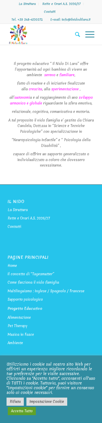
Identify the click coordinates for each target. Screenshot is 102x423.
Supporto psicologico (25, 299)
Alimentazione (19, 317)
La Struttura (27, 4)
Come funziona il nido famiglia (33, 282)
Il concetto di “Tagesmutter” (31, 274)
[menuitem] (27, 4)
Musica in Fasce (21, 334)
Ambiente (15, 342)
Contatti (49, 12)
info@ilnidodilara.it (76, 20)
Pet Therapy (17, 325)
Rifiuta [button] (15, 401)
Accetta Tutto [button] (22, 411)
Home (12, 265)
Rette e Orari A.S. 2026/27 (61, 4)
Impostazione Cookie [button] (47, 401)
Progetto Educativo (25, 308)
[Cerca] (75, 34)
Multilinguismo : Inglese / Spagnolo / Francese (46, 291)
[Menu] (87, 34)
